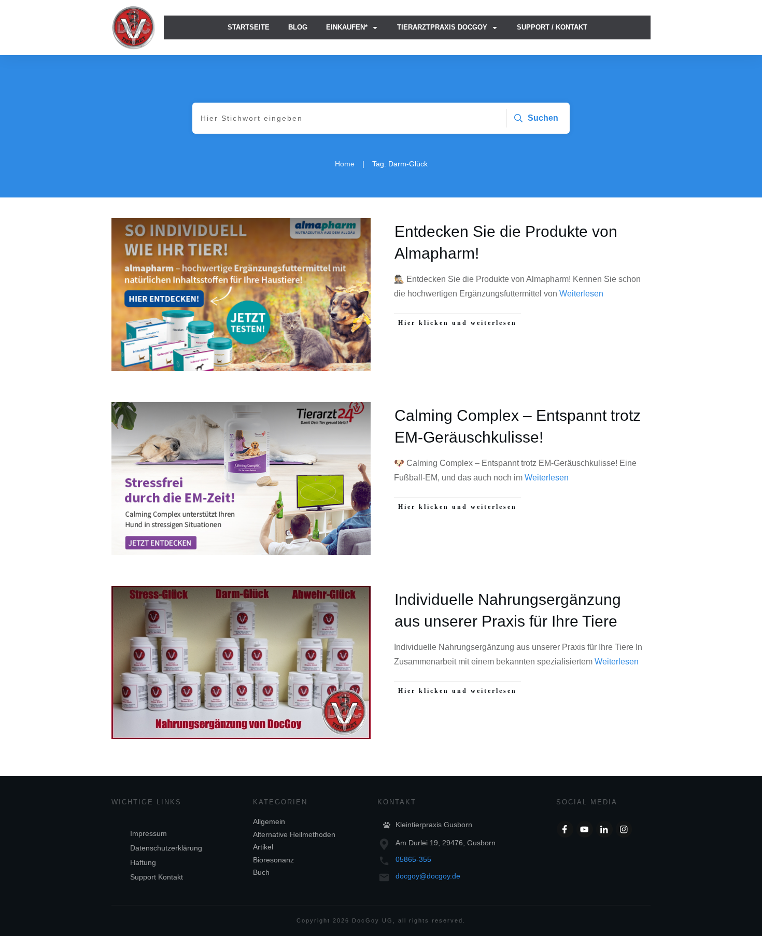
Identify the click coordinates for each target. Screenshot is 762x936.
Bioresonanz (273, 860)
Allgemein (269, 821)
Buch (261, 872)
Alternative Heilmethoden (294, 834)
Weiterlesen (581, 293)
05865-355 (413, 859)
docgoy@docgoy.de (428, 876)
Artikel (263, 847)
